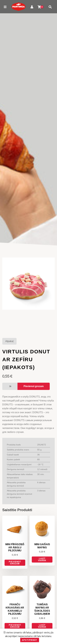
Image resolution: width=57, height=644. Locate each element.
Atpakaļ (9, 341)
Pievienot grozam (34, 386)
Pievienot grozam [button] (15, 563)
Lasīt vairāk (42, 559)
